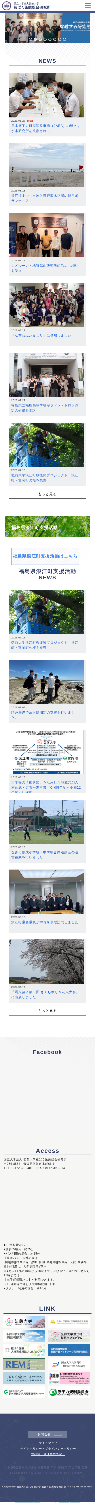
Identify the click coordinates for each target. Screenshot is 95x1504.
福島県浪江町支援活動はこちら (45, 556)
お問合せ (44, 1434)
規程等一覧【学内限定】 (48, 1454)
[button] (30, 39)
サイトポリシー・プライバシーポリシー (48, 1448)
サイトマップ (48, 1443)
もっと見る (47, 494)
